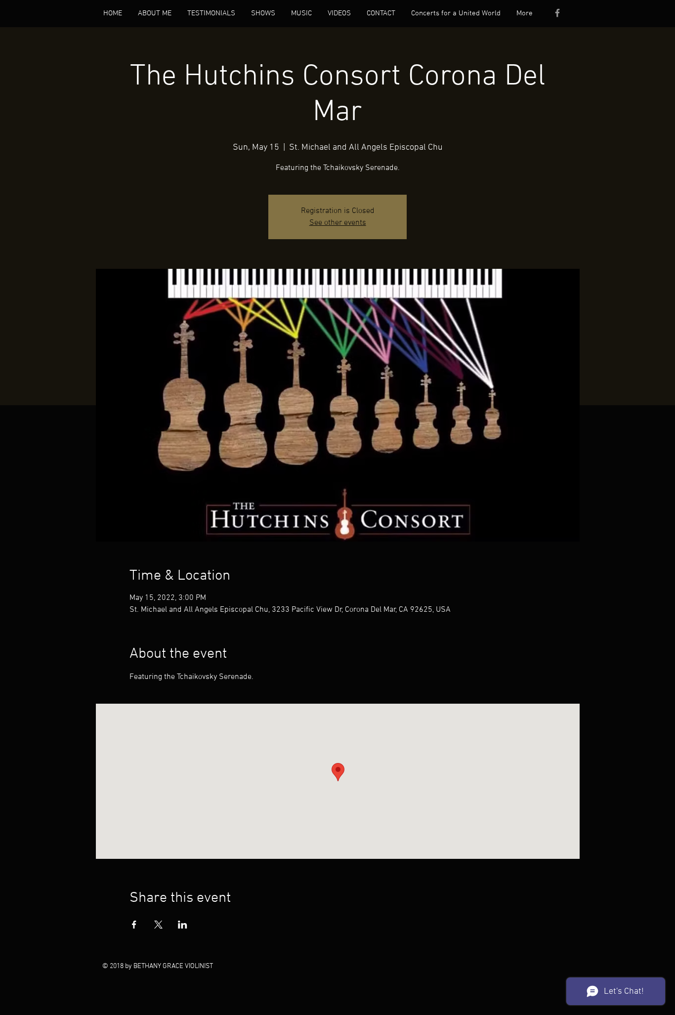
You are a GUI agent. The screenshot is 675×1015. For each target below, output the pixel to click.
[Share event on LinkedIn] (182, 925)
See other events (337, 223)
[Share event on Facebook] (134, 925)
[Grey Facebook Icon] (557, 12)
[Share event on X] (158, 925)
